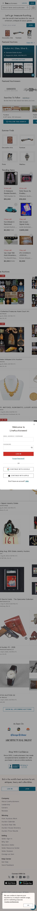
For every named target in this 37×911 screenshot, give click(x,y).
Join (27, 481)
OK (28, 905)
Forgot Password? (18, 458)
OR (19, 463)
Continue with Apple (20, 475)
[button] (32, 447)
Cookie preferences (11, 902)
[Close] (34, 424)
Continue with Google (20, 469)
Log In (18, 454)
